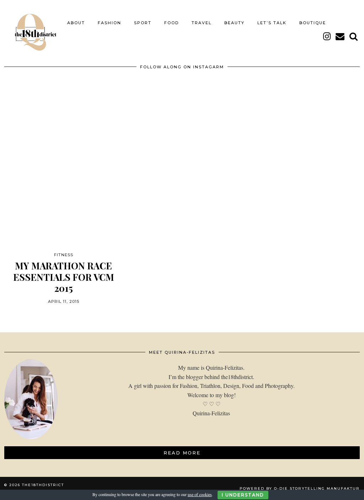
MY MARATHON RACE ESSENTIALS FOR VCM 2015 (63, 277)
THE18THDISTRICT (43, 485)
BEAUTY (234, 22)
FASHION (109, 22)
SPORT (142, 22)
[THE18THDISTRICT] (32, 29)
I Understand (243, 495)
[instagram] (327, 36)
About (76, 22)
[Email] (340, 36)
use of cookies (200, 494)
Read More (182, 453)
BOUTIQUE (312, 22)
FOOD (171, 22)
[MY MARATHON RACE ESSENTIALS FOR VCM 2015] (63, 173)
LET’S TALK (272, 22)
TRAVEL (202, 22)
